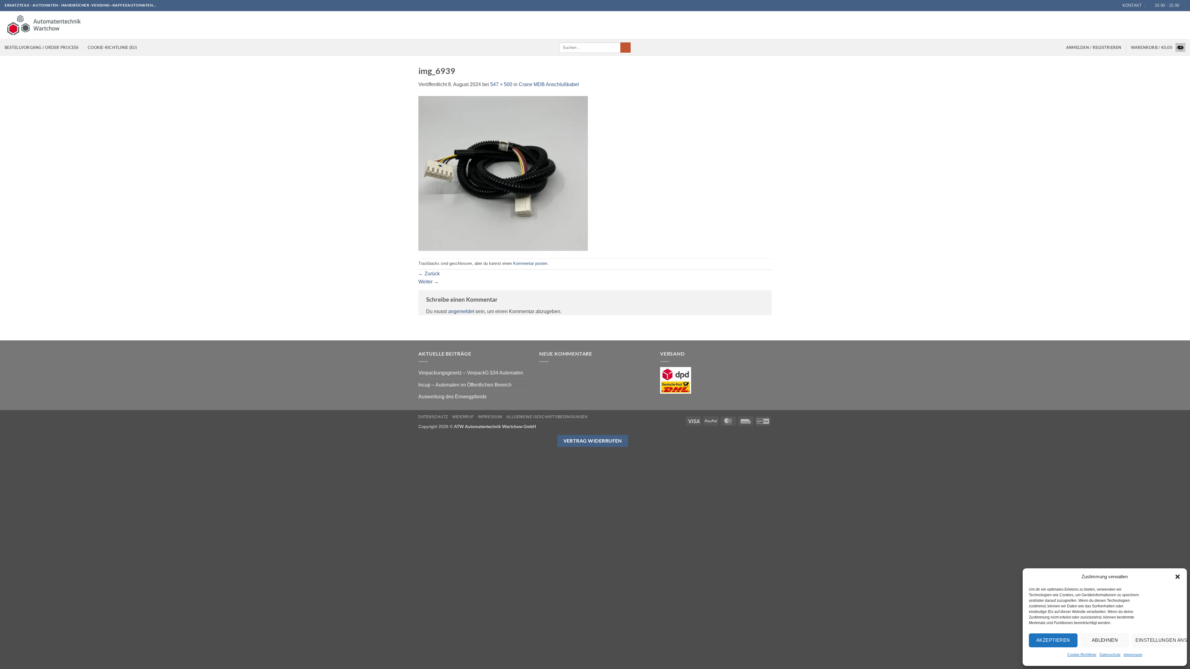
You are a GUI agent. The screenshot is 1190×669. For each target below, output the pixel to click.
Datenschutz (1110, 655)
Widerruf (463, 417)
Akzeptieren (1053, 640)
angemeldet (461, 311)
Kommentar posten (530, 263)
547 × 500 (501, 84)
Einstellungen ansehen (1158, 640)
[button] (1178, 577)
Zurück (429, 273)
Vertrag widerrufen (592, 441)
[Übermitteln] (625, 47)
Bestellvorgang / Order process (42, 47)
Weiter (428, 281)
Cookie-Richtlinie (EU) (112, 47)
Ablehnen (1105, 640)
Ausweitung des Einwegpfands (452, 396)
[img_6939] (503, 173)
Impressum (1133, 655)
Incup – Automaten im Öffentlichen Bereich (465, 384)
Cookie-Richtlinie (1081, 655)
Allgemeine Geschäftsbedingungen (547, 417)
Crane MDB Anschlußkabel (549, 84)
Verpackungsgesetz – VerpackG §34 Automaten (470, 372)
